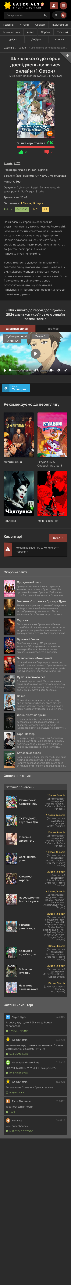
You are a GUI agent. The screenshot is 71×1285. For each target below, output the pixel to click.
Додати (58, 537)
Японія (8, 163)
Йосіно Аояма (25, 175)
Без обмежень (19, 1053)
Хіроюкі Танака (27, 170)
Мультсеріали (11, 32)
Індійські (12, 39)
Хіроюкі (43, 170)
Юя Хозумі (41, 175)
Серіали (40, 24)
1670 (12, 1111)
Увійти (54, 5)
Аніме (30, 32)
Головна (8, 24)
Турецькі (62, 32)
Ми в (19, 388)
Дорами (46, 32)
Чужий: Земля (18, 1031)
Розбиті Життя (19, 1092)
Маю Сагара (58, 175)
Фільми (24, 24)
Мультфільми (60, 24)
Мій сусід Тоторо (21, 1131)
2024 (17, 163)
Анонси (59, 39)
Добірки (36, 39)
